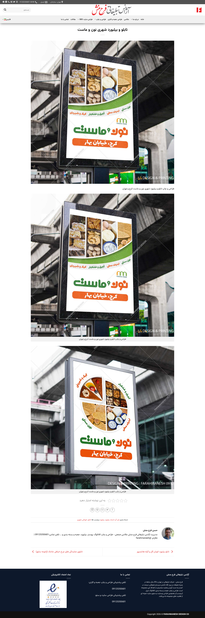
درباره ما (136, 19)
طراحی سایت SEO (85, 19)
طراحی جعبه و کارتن (115, 19)
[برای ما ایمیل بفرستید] (11, 2)
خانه (142, 19)
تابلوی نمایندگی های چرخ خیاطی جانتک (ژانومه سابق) (59, 552)
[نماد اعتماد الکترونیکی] (53, 596)
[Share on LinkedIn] (92, 510)
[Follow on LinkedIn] (6, 2)
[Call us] (9, 2)
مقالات (73, 19)
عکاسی (126, 19)
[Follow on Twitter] (14, 2)
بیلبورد (102, 519)
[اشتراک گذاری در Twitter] (107, 510)
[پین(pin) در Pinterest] (97, 510)
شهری (79, 519)
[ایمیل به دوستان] (102, 510)
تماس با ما (65, 19)
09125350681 (119, 589)
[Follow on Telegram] (3, 2)
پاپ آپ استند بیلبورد (112, 519)
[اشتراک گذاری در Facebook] (112, 510)
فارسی (8, 19)
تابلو (89, 519)
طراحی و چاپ (101, 19)
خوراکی (84, 519)
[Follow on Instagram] (17, 2)
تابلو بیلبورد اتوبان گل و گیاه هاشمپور (153, 552)
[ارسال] (5, 10)
